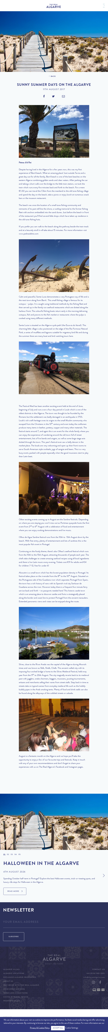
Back (53, 76)
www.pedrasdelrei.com (28, 234)
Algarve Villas (11, 969)
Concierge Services (14, 989)
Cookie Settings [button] (71, 1028)
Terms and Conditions (15, 993)
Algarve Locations (13, 973)
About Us (8, 981)
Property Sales (11, 1001)
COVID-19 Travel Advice (15, 997)
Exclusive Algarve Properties (19, 977)
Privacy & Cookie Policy (40, 1028)
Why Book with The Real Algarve (21, 985)
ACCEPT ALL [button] (58, 1028)
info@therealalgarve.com (94, 977)
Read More (13, 891)
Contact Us (98, 969)
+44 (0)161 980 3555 (95, 973)
